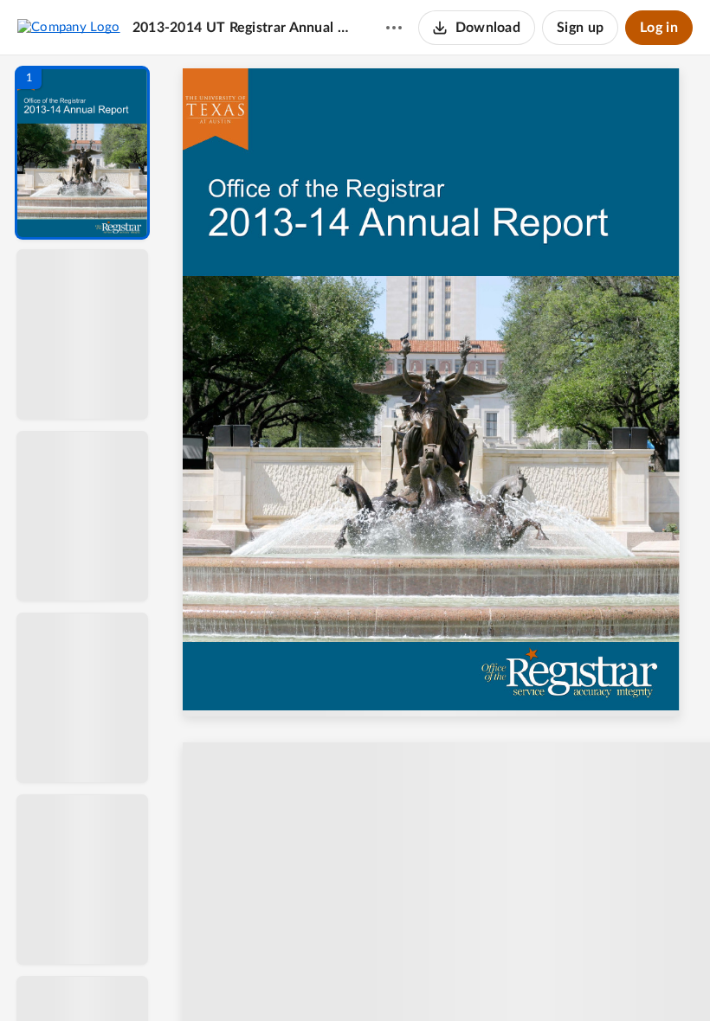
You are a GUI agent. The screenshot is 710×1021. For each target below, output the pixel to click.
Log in (659, 28)
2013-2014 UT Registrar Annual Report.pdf (242, 28)
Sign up (580, 28)
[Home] (68, 26)
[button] (82, 152)
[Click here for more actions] (394, 27)
